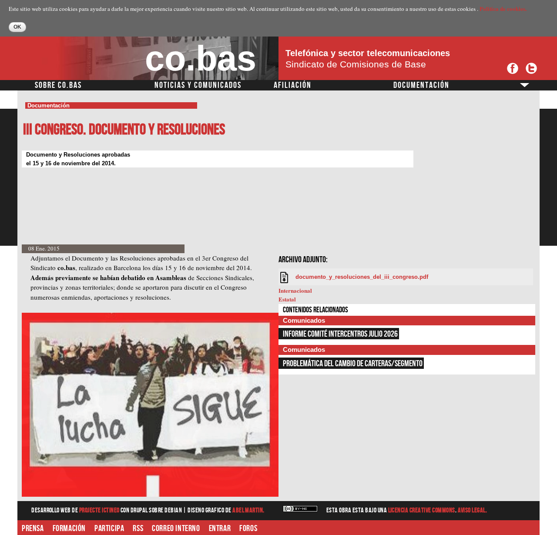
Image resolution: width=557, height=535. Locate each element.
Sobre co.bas (58, 85)
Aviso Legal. (472, 510)
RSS (138, 528)
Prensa (33, 528)
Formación (69, 528)
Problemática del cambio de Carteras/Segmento (353, 363)
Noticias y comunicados (198, 85)
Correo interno (176, 528)
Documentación (421, 85)
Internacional (295, 290)
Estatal (287, 299)
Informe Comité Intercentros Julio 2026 (340, 334)
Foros (248, 528)
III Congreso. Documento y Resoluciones (124, 129)
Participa (109, 528)
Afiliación (293, 85)
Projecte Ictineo (100, 510)
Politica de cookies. (503, 8)
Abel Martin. (248, 510)
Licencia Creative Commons (421, 510)
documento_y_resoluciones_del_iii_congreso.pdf (361, 277)
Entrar (220, 528)
